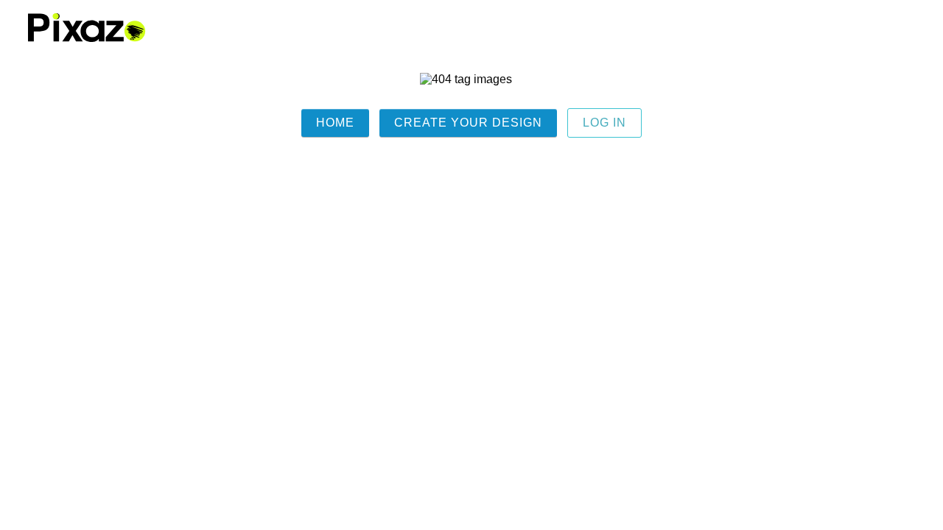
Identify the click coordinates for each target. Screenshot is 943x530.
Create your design (468, 122)
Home (335, 122)
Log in (604, 122)
